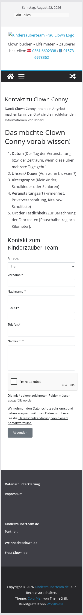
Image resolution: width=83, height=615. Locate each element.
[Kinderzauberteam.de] (10, 76)
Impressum (13, 494)
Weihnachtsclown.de (21, 543)
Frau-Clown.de (16, 552)
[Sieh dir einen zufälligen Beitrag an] (72, 76)
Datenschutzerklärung (22, 484)
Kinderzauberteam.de (22, 524)
